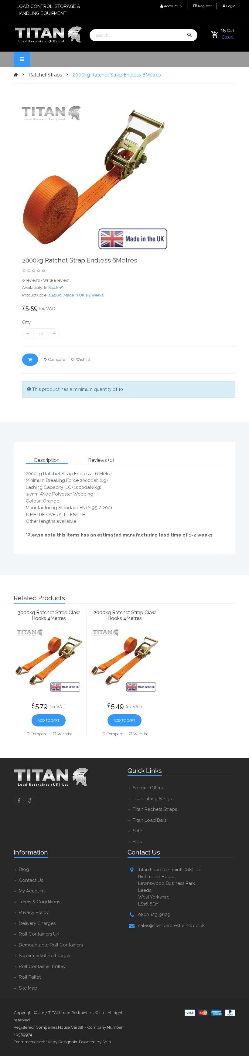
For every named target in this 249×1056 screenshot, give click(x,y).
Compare (56, 359)
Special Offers (148, 787)
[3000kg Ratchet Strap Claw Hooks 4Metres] (49, 660)
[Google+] (30, 800)
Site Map (28, 988)
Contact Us (31, 880)
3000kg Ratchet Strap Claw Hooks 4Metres (49, 615)
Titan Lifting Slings (152, 798)
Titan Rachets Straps (155, 809)
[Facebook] (19, 800)
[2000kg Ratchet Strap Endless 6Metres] (105, 177)
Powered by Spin (95, 1041)
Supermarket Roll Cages (45, 955)
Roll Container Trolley (42, 966)
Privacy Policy (34, 912)
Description (47, 460)
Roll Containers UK (39, 934)
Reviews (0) (101, 460)
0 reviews (31, 280)
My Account (32, 891)
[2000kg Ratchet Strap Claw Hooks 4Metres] (124, 660)
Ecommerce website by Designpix (45, 1041)
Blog (24, 869)
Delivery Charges (37, 923)
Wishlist (83, 359)
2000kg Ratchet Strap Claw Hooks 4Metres (125, 615)
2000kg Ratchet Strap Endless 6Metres (117, 75)
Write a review (56, 280)
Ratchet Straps (45, 75)
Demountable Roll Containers (51, 945)
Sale (137, 831)
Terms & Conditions (39, 902)
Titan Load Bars (149, 820)
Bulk (137, 841)
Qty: (27, 322)
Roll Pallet (30, 977)
